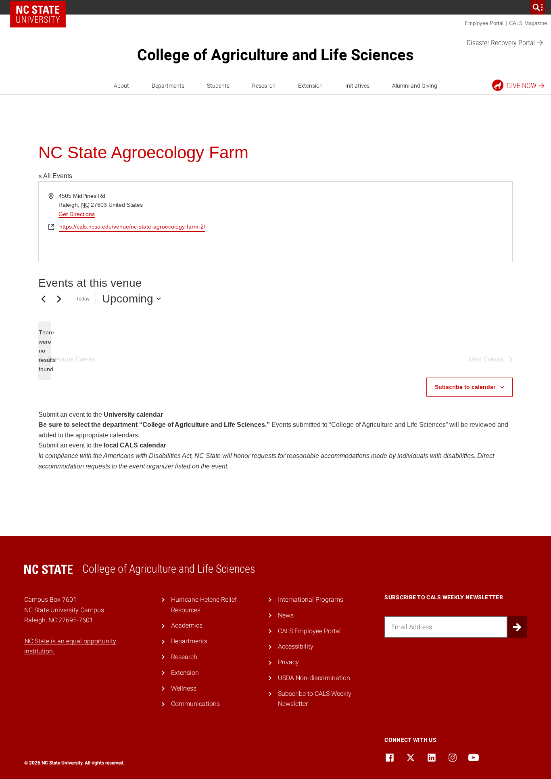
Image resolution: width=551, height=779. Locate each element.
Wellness (183, 688)
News (286, 615)
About (121, 85)
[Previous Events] (43, 299)
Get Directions (76, 214)
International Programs (310, 599)
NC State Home (38, 14)
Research (264, 85)
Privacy (288, 662)
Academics (186, 625)
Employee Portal (484, 23)
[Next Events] (59, 299)
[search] (537, 7)
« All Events (55, 175)
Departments (168, 85)
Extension (310, 85)
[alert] (44, 350)
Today (83, 299)
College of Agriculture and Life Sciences (275, 55)
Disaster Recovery (501, 42)
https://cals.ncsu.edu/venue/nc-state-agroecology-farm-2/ (132, 226)
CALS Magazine (528, 23)
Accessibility (295, 646)
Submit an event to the (100, 414)
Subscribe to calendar (465, 387)
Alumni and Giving (414, 85)
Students (218, 85)
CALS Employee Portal (309, 631)
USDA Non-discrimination (314, 678)
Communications (195, 704)
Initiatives (357, 85)
